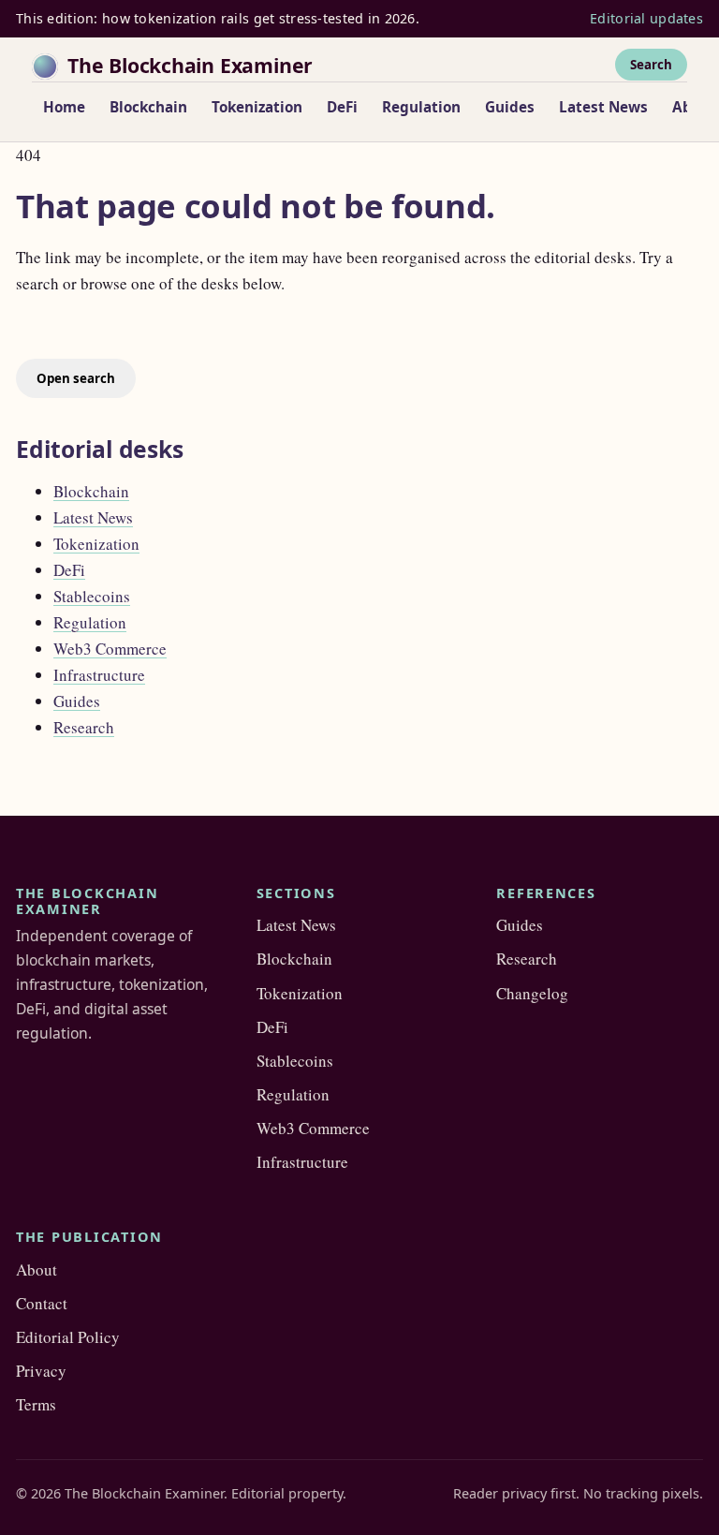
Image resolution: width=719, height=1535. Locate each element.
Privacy (41, 1370)
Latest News (603, 106)
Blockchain (148, 106)
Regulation (421, 106)
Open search (76, 378)
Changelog (532, 993)
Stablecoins (91, 596)
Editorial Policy (68, 1337)
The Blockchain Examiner (190, 65)
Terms (36, 1404)
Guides (510, 106)
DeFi (342, 106)
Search (651, 64)
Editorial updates (646, 18)
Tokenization (257, 106)
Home (64, 106)
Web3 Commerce (110, 648)
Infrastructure (99, 675)
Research (83, 727)
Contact (41, 1303)
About (36, 1269)
